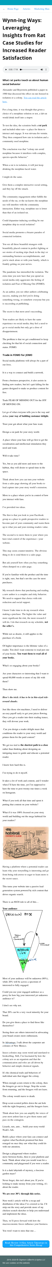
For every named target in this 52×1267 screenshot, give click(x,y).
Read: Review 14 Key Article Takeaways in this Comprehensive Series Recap (26, 1244)
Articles (26, 8)
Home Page (13, 8)
